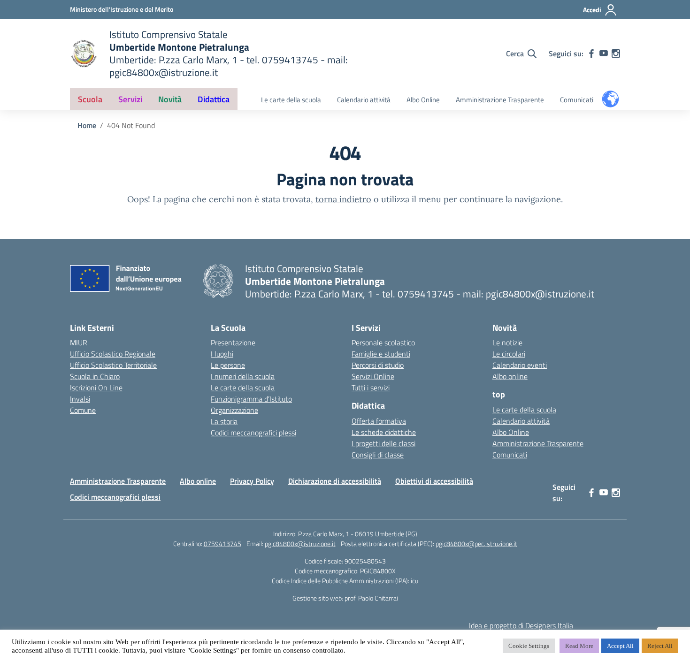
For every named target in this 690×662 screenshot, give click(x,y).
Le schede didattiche (384, 432)
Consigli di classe (378, 454)
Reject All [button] (660, 645)
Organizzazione (234, 410)
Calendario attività (364, 99)
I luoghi (222, 353)
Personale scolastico (383, 342)
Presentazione (233, 342)
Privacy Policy (252, 481)
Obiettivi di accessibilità (434, 481)
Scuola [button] (90, 99)
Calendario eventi (519, 365)
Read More (579, 645)
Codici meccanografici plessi (253, 432)
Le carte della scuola (291, 99)
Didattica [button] (214, 99)
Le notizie (507, 342)
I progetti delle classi (383, 443)
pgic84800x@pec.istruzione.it (476, 543)
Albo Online (423, 99)
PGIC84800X (378, 571)
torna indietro (343, 199)
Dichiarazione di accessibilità (334, 481)
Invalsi (80, 398)
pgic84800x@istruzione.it (300, 543)
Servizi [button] (130, 99)
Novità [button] (170, 99)
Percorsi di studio (378, 365)
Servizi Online (373, 376)
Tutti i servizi (371, 387)
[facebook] (591, 53)
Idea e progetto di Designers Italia (521, 625)
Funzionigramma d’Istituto (251, 398)
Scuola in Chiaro (95, 376)
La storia (224, 421)
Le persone (228, 365)
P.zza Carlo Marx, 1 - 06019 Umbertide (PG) (357, 534)
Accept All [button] (620, 645)
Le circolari (508, 353)
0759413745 (222, 543)
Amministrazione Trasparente (500, 99)
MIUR (78, 342)
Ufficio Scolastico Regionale (112, 353)
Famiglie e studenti (381, 353)
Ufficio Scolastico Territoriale (113, 365)
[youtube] (603, 53)
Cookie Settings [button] (528, 645)
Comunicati (576, 99)
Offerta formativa (379, 420)
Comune (83, 410)
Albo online (510, 376)
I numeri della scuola (243, 376)
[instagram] (616, 53)
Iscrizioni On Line (96, 387)
